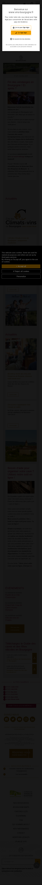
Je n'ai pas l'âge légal (22, 27)
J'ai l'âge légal (22, 33)
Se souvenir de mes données (21, 39)
